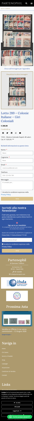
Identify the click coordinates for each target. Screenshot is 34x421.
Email (3, 165)
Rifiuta (16, 406)
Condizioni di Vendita (8, 371)
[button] (31, 3)
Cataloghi (5, 364)
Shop (3, 360)
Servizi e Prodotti (7, 356)
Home (4, 348)
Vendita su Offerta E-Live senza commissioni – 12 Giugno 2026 (14, 330)
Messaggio (5, 179)
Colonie (7, 8)
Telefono (4, 172)
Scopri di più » (6, 334)
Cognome (4, 157)
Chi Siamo (5, 352)
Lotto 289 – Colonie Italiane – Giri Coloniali (15, 117)
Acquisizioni (6, 367)
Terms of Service (16, 235)
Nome (3, 150)
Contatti (4, 375)
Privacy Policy (6, 194)
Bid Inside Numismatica (9, 390)
